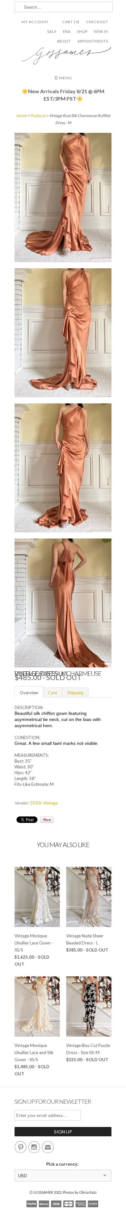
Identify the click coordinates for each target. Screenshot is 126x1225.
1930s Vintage (44, 802)
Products (38, 115)
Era (66, 31)
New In (101, 31)
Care (52, 692)
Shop (82, 31)
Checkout (97, 22)
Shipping (75, 692)
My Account (35, 22)
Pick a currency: (63, 1164)
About (64, 41)
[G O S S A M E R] (63, 53)
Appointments (93, 41)
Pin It (47, 819)
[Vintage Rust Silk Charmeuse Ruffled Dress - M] (63, 198)
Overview (29, 692)
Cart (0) (70, 22)
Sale (52, 31)
